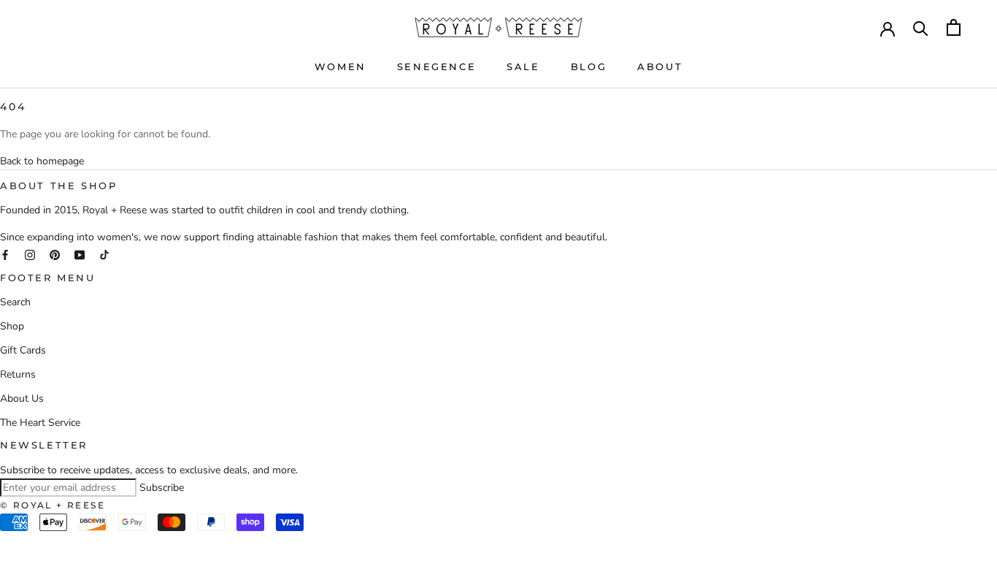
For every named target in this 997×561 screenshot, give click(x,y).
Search (15, 302)
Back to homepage (42, 161)
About (659, 66)
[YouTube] (79, 253)
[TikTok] (104, 253)
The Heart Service (40, 423)
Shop (12, 326)
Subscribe (161, 488)
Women (340, 66)
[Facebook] (5, 253)
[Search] (920, 27)
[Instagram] (30, 253)
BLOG (589, 66)
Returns (18, 374)
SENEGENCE (436, 66)
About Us (22, 398)
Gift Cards (23, 350)
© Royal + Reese (52, 505)
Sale (523, 66)
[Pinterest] (55, 253)
